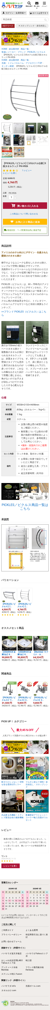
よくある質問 (32, 930)
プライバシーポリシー (11, 934)
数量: (5, 196)
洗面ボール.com (33, 986)
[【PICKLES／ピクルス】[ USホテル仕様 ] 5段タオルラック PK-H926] (25, 97)
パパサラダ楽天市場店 (11, 953)
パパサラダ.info (8, 986)
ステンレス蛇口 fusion (11, 974)
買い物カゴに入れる (27, 206)
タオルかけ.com (8, 990)
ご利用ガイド (7, 930)
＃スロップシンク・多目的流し (32, 26)
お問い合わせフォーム (11, 941)
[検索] (45, 20)
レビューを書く (10, 173)
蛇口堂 (29, 960)
